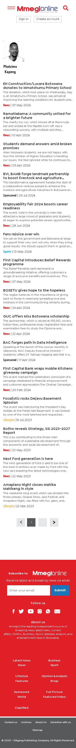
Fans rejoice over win (21, 234)
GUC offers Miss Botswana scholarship (36, 316)
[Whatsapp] (49, 611)
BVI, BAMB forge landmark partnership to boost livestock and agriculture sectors (36, 178)
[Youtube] (32, 611)
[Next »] (54, 522)
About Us (40, 722)
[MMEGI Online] (38, 9)
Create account (47, 19)
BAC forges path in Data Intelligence (35, 342)
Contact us (10, 722)
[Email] (59, 611)
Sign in (23, 19)
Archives (26, 722)
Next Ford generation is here (28, 459)
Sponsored (21, 692)
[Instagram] (41, 611)
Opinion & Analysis (54, 676)
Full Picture (54, 692)
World (22, 697)
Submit (60, 590)
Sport (54, 665)
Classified (21, 708)
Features (21, 681)
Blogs (54, 681)
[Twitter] (23, 611)
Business (54, 660)
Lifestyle (21, 676)
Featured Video (54, 697)
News (22, 665)
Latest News (21, 660)
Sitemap (38, 730)
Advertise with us (60, 722)
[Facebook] (15, 611)
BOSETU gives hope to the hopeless (34, 290)
